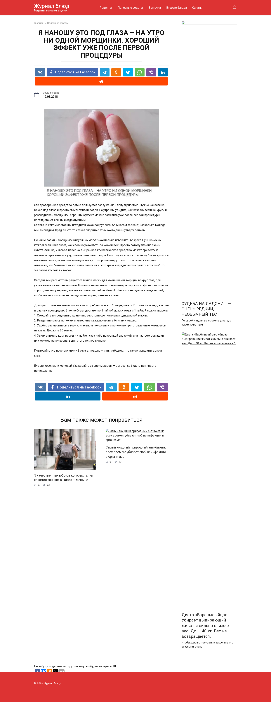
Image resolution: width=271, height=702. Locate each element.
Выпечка (155, 7)
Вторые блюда (176, 7)
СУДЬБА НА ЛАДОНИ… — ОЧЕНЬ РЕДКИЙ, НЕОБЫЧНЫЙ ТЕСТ (206, 309)
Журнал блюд (52, 6)
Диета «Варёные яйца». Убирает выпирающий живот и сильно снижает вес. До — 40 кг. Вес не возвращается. (206, 625)
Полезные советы (130, 7)
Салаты (197, 7)
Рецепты (106, 7)
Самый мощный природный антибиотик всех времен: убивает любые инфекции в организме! (136, 452)
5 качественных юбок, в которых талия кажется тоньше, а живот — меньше (63, 478)
